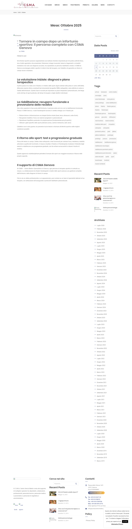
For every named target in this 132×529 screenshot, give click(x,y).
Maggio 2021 (101, 403)
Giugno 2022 (101, 362)
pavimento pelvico (100, 131)
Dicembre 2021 (101, 382)
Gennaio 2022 (101, 379)
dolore (97, 106)
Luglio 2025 (100, 246)
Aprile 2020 (100, 444)
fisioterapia (105, 110)
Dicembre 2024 (101, 270)
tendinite (106, 160)
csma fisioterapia (100, 99)
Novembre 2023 (102, 314)
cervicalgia (98, 95)
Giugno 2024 (101, 290)
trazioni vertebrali (100, 164)
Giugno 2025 (101, 249)
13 (96, 67)
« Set (95, 77)
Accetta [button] (125, 521)
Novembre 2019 (102, 454)
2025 (19, 12)
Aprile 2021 (100, 406)
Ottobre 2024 (101, 277)
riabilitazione (98, 142)
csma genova (110, 99)
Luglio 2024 (100, 287)
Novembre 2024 (102, 273)
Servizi (57, 5)
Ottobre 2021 (101, 389)
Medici (65, 5)
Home (15, 12)
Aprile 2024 (100, 297)
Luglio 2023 (100, 324)
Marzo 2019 (100, 461)
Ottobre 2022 (101, 352)
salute (115, 153)
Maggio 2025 (101, 253)
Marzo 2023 (100, 338)
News (103, 5)
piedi (108, 131)
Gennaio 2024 (101, 307)
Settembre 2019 (102, 457)
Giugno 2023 (101, 328)
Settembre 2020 (102, 430)
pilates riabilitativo (100, 135)
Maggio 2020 (101, 440)
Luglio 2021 (100, 399)
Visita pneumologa (110, 208)
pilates (114, 131)
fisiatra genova (111, 106)
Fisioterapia (75, 5)
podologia (110, 135)
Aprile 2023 (100, 335)
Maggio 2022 (101, 365)
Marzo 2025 (100, 259)
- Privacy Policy (90, 520)
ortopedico (112, 124)
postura (105, 138)
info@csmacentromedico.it (96, 508)
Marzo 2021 (100, 410)
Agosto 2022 (101, 355)
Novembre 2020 (102, 423)
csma (104, 95)
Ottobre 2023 (101, 317)
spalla (107, 156)
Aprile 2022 (100, 369)
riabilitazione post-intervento (103, 153)
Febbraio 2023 (101, 341)
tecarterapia (98, 160)
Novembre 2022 (102, 348)
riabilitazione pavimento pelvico (104, 149)
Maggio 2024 (101, 294)
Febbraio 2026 (101, 229)
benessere (104, 92)
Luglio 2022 (100, 358)
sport (112, 156)
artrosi (97, 92)
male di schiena (109, 120)
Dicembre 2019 (101, 451)
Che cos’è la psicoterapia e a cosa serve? (109, 198)
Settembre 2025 (102, 239)
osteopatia (106, 128)
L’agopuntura (108, 188)
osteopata (98, 128)
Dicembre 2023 (101, 311)
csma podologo (99, 102)
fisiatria (97, 110)
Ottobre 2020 (101, 427)
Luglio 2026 (100, 225)
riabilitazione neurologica (102, 146)
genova (97, 117)
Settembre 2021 (102, 393)
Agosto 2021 (101, 396)
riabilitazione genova (110, 142)
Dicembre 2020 (101, 420)
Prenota (86, 5)
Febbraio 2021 (101, 413)
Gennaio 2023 (101, 345)
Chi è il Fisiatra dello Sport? (68, 492)
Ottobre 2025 (101, 236)
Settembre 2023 (102, 321)
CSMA (23, 51)
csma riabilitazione (111, 102)
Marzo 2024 (100, 300)
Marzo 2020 (100, 447)
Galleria (95, 5)
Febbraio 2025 (101, 263)
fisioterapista (111, 113)
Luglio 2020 (100, 434)
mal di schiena (99, 120)
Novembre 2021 (102, 386)
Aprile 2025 (100, 256)
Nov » (99, 77)
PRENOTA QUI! (21, 56)
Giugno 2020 (101, 437)
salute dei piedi (99, 156)
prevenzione (112, 138)
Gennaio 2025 (101, 266)
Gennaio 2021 (101, 416)
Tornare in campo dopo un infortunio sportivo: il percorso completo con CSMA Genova (51, 44)
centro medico (113, 92)
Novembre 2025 (102, 232)
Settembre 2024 (102, 280)
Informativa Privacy (117, 524)
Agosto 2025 (101, 242)
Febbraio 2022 (101, 375)
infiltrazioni (112, 117)
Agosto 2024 (101, 283)
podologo (97, 138)
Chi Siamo (48, 5)
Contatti (110, 5)
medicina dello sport (100, 124)
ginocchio (104, 117)
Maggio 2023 (101, 331)
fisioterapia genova (100, 113)
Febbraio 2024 (101, 304)
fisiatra (103, 106)
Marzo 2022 (100, 372)
